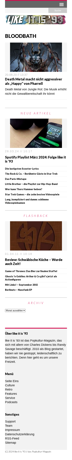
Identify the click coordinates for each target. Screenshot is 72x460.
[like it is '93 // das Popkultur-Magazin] (36, 21)
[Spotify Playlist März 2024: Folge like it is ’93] (36, 145)
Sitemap (10, 442)
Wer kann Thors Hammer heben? (23, 189)
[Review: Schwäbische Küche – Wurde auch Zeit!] (36, 248)
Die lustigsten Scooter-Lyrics (22, 168)
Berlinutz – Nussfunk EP (18, 289)
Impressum (12, 430)
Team (8, 425)
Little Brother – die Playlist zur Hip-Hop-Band (31, 184)
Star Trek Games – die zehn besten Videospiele (32, 194)
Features (11, 393)
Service (10, 398)
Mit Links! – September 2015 (21, 284)
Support (10, 421)
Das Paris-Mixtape (15, 179)
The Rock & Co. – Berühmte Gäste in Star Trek (31, 173)
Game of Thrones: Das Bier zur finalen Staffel (31, 271)
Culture (10, 385)
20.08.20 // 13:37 (16, 74)
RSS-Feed (12, 438)
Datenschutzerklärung (19, 434)
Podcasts (11, 402)
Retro (8, 389)
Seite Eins (12, 381)
